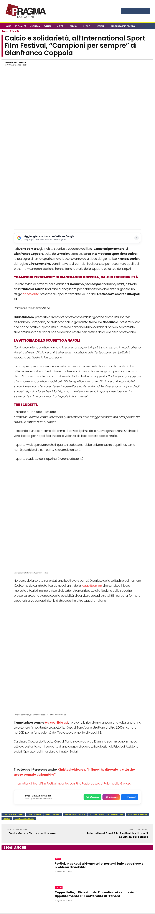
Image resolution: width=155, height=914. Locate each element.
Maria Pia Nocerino (137, 814)
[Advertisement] (77, 207)
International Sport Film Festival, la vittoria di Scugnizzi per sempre (117, 834)
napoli (6, 818)
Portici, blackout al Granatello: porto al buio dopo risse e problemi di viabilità (99, 865)
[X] (141, 11)
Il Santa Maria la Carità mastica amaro (32, 833)
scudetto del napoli (24, 818)
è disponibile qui (56, 723)
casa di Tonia (34, 814)
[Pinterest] (135, 11)
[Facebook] (124, 11)
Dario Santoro (52, 814)
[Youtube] (147, 11)
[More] (147, 63)
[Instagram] (130, 11)
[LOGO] (26, 11)
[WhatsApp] (119, 63)
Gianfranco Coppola (75, 814)
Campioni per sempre (13, 814)
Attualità (14, 31)
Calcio (59, 887)
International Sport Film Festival (106, 814)
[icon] (149, 26)
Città (58, 859)
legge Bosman (92, 586)
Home (5, 31)
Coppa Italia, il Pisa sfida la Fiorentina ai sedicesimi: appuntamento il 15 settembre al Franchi (96, 894)
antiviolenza (31, 294)
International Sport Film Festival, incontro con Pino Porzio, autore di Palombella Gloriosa (72, 783)
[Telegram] (133, 63)
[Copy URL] (140, 63)
